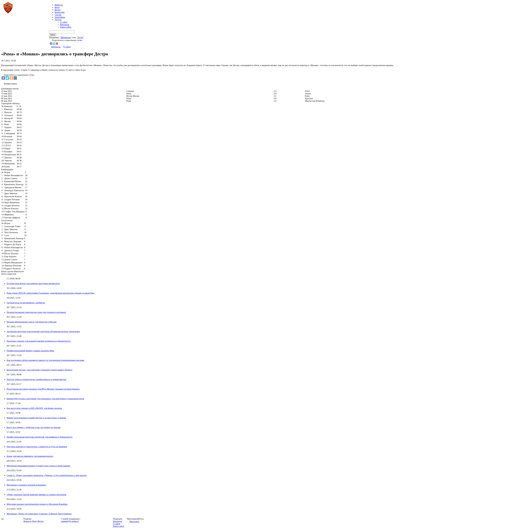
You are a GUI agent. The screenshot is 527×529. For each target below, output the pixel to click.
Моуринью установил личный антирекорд (26, 485)
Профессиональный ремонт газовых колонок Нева (30, 350)
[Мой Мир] (15, 78)
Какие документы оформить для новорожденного (30, 456)
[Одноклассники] (11, 78)
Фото (57, 7)
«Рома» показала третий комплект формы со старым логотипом (36, 494)
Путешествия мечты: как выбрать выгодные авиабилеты (33, 283)
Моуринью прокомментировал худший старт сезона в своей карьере (38, 466)
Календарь (60, 12)
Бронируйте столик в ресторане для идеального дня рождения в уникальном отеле (45, 398)
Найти (52, 35)
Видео (58, 10)
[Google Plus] (56, 43)
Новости (27, 521)
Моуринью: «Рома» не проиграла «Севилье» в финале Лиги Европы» (39, 514)
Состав (58, 15)
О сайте (63, 22)
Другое (58, 20)
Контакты (64, 24)
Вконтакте (134, 521)
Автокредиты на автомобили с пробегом (26, 303)
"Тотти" (80, 37)
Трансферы (60, 17)
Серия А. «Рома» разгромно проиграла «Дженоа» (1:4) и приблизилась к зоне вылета (47, 475)
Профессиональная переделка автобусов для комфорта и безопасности (39, 437)
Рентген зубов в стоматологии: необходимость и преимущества (36, 379)
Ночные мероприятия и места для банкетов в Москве (32, 322)
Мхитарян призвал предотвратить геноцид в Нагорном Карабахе (37, 504)
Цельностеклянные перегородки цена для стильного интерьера (36, 312)
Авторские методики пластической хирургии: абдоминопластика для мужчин (43, 331)
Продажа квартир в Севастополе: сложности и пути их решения (37, 446)
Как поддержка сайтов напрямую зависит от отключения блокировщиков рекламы (45, 360)
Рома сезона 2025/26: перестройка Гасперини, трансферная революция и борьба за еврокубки (50, 293)
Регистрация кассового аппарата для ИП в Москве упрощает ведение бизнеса (43, 389)
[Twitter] (54, 43)
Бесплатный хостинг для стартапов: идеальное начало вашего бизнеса (39, 370)
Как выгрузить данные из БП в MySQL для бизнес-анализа (34, 408)
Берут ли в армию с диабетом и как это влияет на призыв (33, 427)
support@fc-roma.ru (70, 521)
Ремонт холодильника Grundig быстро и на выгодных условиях (36, 418)
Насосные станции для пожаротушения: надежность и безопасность (38, 341)
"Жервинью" (66, 37)
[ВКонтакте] (51, 43)
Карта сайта (65, 27)
